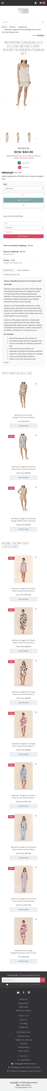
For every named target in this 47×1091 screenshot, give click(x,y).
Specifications (23, 270)
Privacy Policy (37, 984)
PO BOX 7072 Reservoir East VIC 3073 (25, 1071)
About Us (23, 1020)
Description (8, 270)
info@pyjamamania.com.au (24, 1064)
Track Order (23, 1007)
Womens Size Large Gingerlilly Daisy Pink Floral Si (23, 952)
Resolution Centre (23, 1010)
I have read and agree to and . (25, 984)
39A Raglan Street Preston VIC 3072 (25, 1067)
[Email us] (18, 992)
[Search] (43, 22)
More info (17, 172)
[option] (23, 85)
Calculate (24, 236)
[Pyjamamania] (23, 11)
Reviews (7, 275)
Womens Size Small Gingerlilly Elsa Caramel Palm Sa (23, 417)
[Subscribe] (42, 980)
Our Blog (23, 1023)
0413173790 (25, 1060)
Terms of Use (23, 1051)
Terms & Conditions (26, 984)
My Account (23, 1003)
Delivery (23, 1043)
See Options (23, 426)
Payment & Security (23, 1040)
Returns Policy (23, 1036)
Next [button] (36, 138)
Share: (34, 35)
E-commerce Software (21, 1087)
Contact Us (23, 1027)
